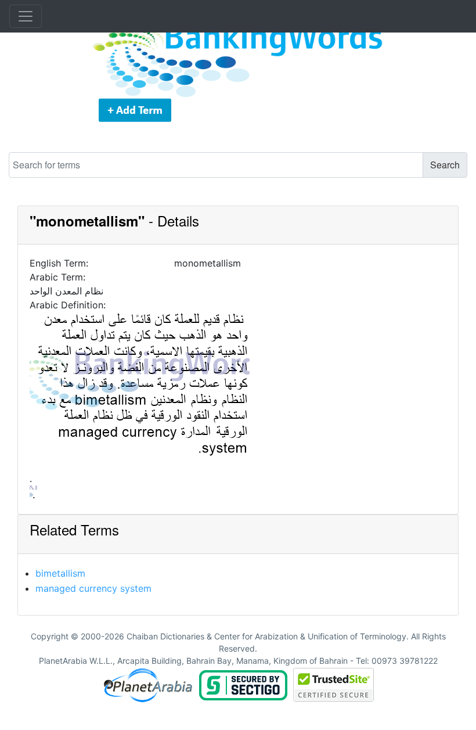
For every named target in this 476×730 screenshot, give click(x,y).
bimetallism (60, 573)
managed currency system (93, 588)
